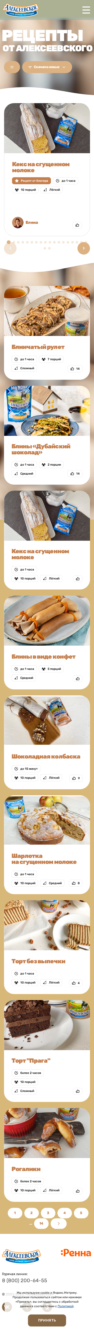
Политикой (65, 1306)
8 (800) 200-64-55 (24, 1280)
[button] (83, 248)
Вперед (59, 1223)
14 (41, 1223)
